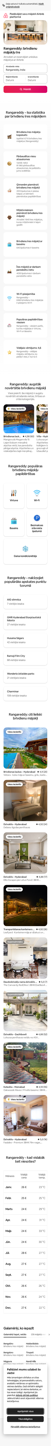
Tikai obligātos (25, 1419)
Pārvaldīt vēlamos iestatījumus (25, 1426)
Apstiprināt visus (25, 1411)
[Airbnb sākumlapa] (6, 15)
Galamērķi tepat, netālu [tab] (15, 1334)
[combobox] (25, 70)
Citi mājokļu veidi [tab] (39, 1334)
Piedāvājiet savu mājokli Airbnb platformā (27, 15)
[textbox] (14, 80)
